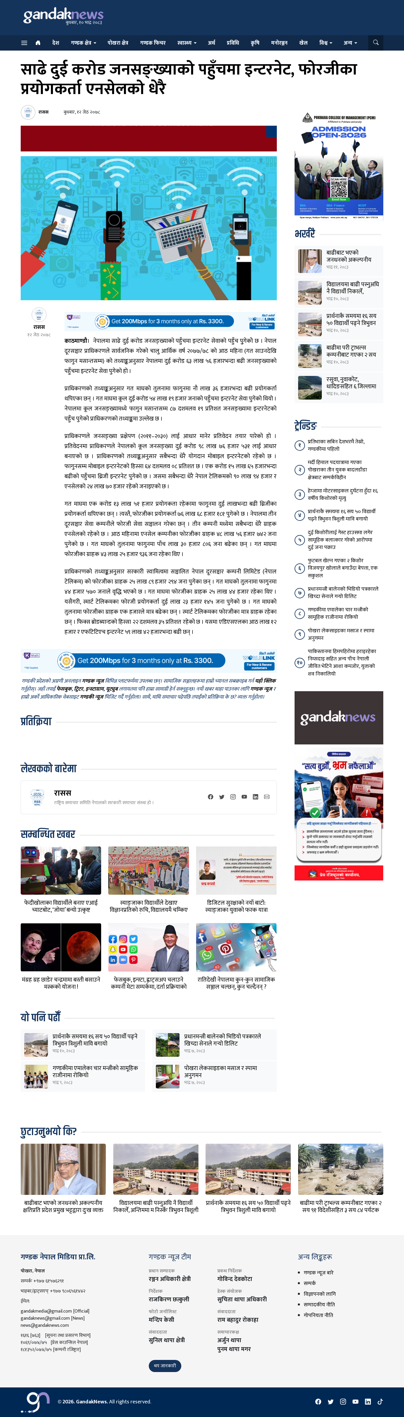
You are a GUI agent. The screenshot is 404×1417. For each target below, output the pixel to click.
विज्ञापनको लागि (320, 1294)
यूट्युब (112, 689)
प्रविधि (233, 43)
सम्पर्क (310, 1283)
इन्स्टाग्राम (94, 689)
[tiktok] (380, 1402)
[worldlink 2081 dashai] (170, 321)
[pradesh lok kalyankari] (339, 813)
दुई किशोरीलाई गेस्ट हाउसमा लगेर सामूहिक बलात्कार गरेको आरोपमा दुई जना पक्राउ (340, 540)
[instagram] (233, 798)
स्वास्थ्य (184, 43)
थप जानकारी (165, 1366)
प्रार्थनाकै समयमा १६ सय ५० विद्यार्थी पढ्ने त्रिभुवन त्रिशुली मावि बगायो (95, 1040)
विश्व (323, 43)
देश (55, 43)
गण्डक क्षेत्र (81, 43)
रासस (62, 793)
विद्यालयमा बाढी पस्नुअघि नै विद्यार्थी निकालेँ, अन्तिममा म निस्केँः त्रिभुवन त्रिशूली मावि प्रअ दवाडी (155, 1210)
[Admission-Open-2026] (339, 165)
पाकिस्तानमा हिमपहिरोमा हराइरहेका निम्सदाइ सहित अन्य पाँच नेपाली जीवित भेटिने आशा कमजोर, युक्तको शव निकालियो (342, 662)
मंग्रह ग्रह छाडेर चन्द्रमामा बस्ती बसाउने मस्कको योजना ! (61, 983)
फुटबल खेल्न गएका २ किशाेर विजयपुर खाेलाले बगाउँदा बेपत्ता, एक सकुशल (343, 568)
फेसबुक (64, 689)
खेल (303, 43)
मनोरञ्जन (279, 43)
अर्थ (211, 43)
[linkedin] (255, 798)
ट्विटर (78, 689)
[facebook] (210, 798)
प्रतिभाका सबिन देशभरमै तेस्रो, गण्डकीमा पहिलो (336, 445)
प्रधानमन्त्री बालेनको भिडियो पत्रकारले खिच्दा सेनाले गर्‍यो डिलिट (222, 1040)
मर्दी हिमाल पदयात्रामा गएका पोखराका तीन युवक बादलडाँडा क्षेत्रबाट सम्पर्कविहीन (337, 470)
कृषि (255, 43)
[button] (375, 43)
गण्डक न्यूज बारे (319, 1273)
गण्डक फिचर (153, 43)
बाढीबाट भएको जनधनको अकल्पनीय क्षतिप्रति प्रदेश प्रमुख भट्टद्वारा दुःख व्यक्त (63, 1206)
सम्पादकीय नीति (319, 1304)
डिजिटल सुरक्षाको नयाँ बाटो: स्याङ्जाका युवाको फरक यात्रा (236, 906)
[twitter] (221, 798)
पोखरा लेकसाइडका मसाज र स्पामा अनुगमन (220, 1071)
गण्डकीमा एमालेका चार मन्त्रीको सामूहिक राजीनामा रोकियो (95, 1071)
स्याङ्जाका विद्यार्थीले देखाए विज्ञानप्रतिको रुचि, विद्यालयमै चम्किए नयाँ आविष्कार (149, 910)
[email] (266, 798)
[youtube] (244, 798)
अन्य (348, 43)
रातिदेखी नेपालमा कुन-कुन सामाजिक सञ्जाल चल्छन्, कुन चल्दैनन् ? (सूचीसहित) (236, 987)
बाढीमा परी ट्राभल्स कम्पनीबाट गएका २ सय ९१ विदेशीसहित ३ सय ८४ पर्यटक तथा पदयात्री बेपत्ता (341, 1210)
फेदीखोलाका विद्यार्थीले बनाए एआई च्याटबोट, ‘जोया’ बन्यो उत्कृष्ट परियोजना (61, 910)
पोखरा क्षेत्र (118, 43)
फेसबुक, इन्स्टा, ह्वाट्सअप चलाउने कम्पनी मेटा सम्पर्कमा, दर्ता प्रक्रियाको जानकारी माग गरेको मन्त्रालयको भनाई (148, 987)
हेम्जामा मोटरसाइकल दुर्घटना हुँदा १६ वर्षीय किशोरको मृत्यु (343, 495)
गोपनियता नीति (318, 1315)
